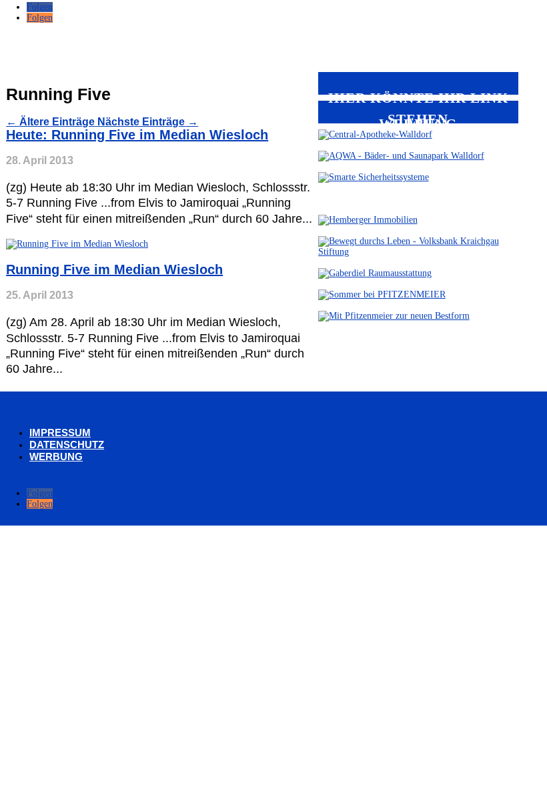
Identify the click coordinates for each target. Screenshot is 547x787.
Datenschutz (66, 444)
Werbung (56, 456)
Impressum (60, 432)
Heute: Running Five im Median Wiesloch (137, 134)
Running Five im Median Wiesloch (114, 269)
